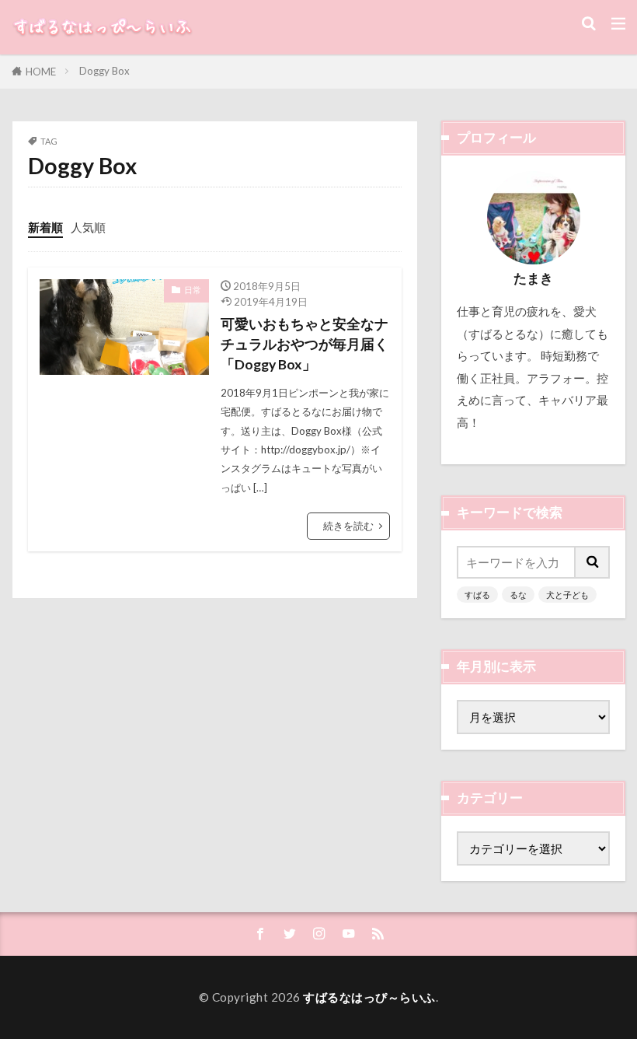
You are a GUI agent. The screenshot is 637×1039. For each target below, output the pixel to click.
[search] (593, 562)
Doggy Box (104, 71)
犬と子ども (567, 594)
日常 (192, 290)
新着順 (45, 227)
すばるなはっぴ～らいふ (369, 997)
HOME (41, 71)
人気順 (88, 227)
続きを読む (348, 526)
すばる (477, 594)
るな (518, 594)
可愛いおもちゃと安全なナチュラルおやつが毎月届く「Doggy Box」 (304, 344)
